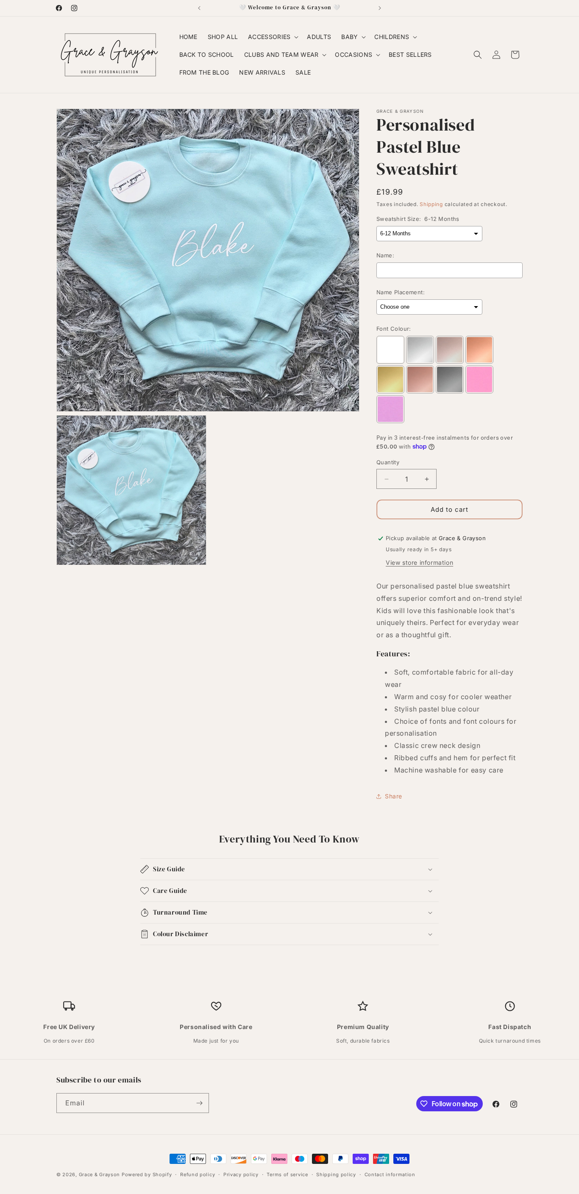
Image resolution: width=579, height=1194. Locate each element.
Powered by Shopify (147, 1174)
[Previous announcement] (199, 8)
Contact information (390, 1174)
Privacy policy (241, 1174)
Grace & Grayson (99, 1174)
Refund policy (197, 1174)
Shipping (431, 204)
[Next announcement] (379, 8)
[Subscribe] (199, 1103)
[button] (272, 37)
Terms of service (287, 1174)
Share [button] (393, 796)
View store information (419, 562)
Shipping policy (336, 1174)
